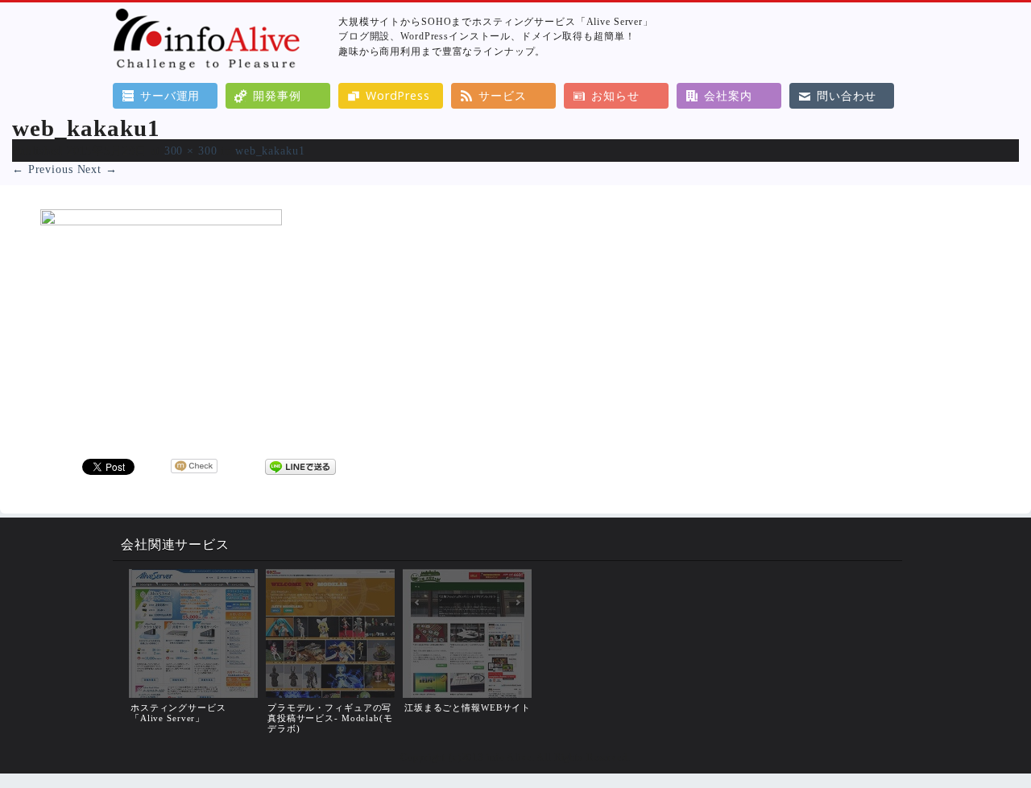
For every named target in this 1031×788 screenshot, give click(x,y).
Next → (97, 169)
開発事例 (276, 95)
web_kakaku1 (270, 150)
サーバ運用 (170, 95)
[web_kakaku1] (161, 221)
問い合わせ (846, 95)
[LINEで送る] (300, 466)
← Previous (42, 169)
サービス (502, 95)
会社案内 (728, 95)
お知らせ (615, 95)
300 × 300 (190, 150)
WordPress (398, 95)
